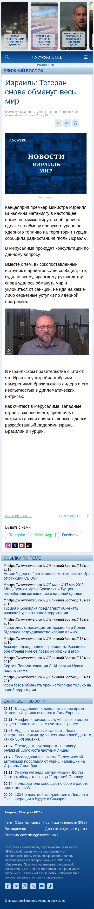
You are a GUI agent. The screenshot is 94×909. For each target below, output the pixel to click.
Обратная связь (27, 822)
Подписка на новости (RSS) (65, 822)
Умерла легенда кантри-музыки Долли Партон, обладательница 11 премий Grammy (43, 774)
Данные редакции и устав (66, 829)
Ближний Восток (23, 70)
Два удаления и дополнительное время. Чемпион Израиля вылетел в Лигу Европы (45, 710)
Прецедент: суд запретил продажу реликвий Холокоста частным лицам (40, 748)
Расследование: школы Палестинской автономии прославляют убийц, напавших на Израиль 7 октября (44, 761)
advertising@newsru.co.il (39, 835)
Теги (8, 822)
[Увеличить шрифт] (67, 123)
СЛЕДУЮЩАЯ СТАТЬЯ (70, 516)
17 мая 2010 (74, 585)
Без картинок (15, 829)
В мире (54, 585)
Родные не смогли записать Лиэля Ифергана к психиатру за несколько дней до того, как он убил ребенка (48, 735)
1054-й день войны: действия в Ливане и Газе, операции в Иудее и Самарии (46, 796)
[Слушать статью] (80, 123)
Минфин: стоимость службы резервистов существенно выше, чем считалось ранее (46, 721)
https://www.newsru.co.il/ (26, 566)
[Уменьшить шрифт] (58, 123)
